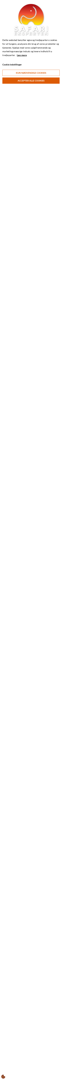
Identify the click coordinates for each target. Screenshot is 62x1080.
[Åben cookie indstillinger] (3, 1076)
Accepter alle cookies (31, 80)
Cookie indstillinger (12, 64)
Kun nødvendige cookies (31, 72)
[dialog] (31, 540)
